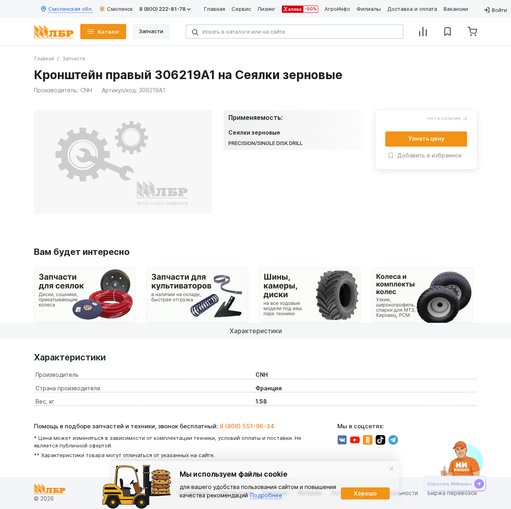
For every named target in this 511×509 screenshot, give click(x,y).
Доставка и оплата (412, 9)
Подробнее (266, 495)
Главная (214, 9)
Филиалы (369, 9)
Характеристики (256, 331)
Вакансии (456, 9)
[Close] (391, 468)
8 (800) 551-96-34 (247, 426)
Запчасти (73, 59)
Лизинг (266, 9)
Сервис (241, 9)
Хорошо (365, 493)
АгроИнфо (337, 9)
